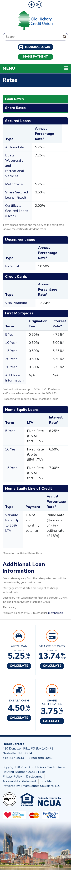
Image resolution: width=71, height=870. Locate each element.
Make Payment (35, 56)
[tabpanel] (35, 366)
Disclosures (34, 776)
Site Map (47, 781)
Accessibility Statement (19, 781)
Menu (31, 68)
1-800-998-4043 (40, 758)
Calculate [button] (19, 666)
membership (55, 613)
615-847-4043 (13, 758)
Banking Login (37, 47)
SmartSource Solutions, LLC (40, 786)
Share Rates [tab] (15, 107)
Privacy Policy (12, 776)
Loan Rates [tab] (14, 99)
